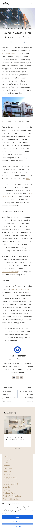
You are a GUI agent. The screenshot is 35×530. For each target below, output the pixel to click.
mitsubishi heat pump (10, 272)
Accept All (18, 517)
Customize (17, 521)
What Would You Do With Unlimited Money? (26, 394)
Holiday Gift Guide (10, 478)
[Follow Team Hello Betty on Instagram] (17, 377)
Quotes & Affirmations (12, 496)
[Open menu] (31, 3)
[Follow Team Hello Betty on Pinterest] (21, 377)
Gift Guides (7, 469)
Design (5, 463)
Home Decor (8, 481)
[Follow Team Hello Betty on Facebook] (13, 377)
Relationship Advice (11, 499)
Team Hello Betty (20, 42)
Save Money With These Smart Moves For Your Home (8, 394)
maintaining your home (20, 289)
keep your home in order (11, 54)
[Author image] (11, 42)
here (28, 179)
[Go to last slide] (7, 432)
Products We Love (10, 493)
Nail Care (6, 490)
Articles (17, 24)
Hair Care (6, 475)
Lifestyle (6, 487)
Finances (6, 466)
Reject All (17, 526)
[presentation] (17, 425)
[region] (17, 515)
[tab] (14, 448)
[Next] (28, 432)
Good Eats (7, 472)
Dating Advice (8, 460)
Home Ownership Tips (11, 484)
